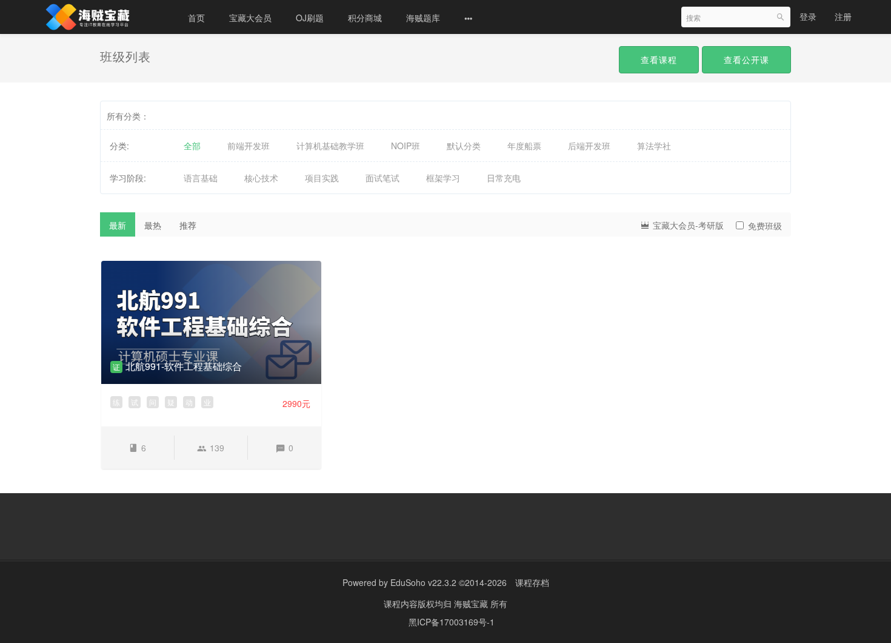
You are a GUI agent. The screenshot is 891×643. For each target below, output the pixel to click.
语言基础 (201, 178)
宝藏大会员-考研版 (687, 225)
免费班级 (765, 226)
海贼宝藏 (472, 604)
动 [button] (189, 402)
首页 (196, 18)
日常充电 (504, 178)
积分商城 (365, 18)
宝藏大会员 (250, 18)
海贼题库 (423, 18)
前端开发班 (248, 146)
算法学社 (654, 146)
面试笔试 (382, 178)
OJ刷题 (310, 18)
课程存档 (532, 582)
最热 (152, 225)
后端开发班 (589, 146)
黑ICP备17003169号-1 (452, 622)
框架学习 (443, 178)
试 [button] (134, 402)
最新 (117, 225)
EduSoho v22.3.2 (423, 582)
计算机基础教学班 (330, 146)
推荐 (187, 225)
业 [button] (207, 402)
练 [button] (116, 402)
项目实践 (322, 178)
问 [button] (152, 402)
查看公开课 (746, 59)
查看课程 (659, 59)
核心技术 (261, 178)
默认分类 (464, 146)
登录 (807, 16)
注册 (843, 16)
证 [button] (116, 367)
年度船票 (524, 146)
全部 (192, 146)
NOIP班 (405, 146)
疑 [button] (171, 402)
